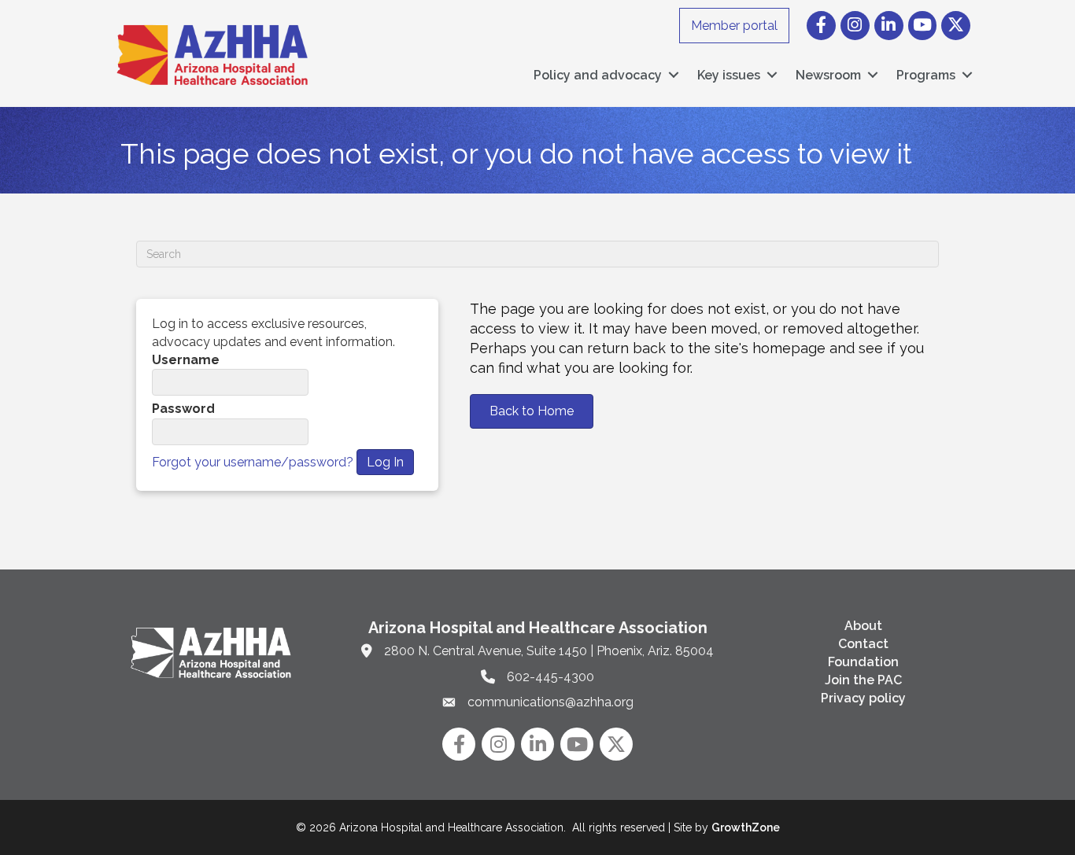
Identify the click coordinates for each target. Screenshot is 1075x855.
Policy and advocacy (598, 75)
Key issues (728, 75)
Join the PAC (863, 680)
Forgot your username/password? (252, 462)
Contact (863, 643)
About (863, 625)
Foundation (863, 661)
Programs (925, 75)
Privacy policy (863, 698)
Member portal (734, 25)
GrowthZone (745, 827)
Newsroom (828, 75)
